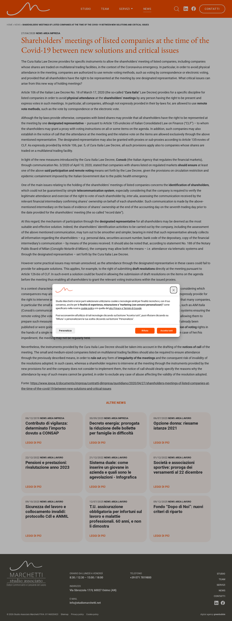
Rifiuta (145, 330)
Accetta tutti (166, 330)
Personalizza (65, 330)
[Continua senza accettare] (173, 290)
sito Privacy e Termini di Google (125, 308)
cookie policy (87, 308)
